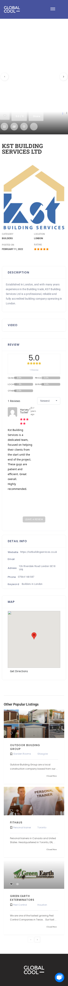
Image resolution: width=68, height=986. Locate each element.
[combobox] (48, 400)
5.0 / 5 (20, 116)
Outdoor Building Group (25, 747)
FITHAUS (16, 822)
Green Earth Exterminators (22, 898)
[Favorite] (11, 733)
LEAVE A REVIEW (34, 519)
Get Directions (19, 671)
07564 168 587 (26, 576)
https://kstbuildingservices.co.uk (38, 552)
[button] (52, 9)
